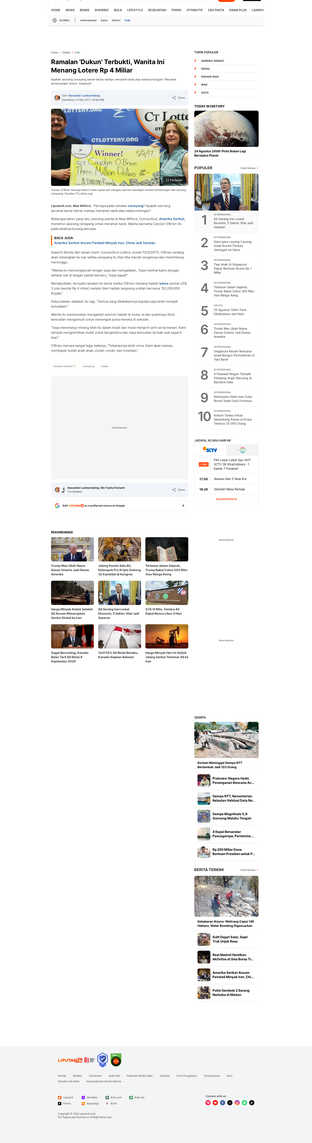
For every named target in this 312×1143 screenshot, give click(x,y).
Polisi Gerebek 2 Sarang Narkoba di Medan (231, 992)
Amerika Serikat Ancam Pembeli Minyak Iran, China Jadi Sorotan (104, 243)
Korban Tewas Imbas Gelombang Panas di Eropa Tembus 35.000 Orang (233, 419)
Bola (118, 10)
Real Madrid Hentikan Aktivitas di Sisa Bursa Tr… (233, 957)
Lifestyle (135, 10)
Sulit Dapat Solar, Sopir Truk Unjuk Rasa (230, 939)
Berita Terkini (209, 869)
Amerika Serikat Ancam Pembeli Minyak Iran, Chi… (233, 975)
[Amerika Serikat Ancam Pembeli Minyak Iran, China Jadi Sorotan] (203, 974)
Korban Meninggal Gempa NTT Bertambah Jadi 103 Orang (219, 765)
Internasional (88, 20)
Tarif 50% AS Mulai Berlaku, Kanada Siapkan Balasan (118, 655)
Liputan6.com (88, 1114)
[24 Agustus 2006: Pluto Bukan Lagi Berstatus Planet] (226, 129)
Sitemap (165, 1076)
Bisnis (84, 10)
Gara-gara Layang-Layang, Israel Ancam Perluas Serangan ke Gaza (233, 246)
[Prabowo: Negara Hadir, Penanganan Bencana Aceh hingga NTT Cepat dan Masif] (203, 780)
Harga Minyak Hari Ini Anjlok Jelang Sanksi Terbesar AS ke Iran (166, 657)
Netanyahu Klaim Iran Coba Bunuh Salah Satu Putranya (233, 399)
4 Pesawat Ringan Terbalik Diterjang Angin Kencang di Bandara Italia (233, 378)
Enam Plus (238, 10)
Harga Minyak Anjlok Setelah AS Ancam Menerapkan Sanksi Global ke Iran (72, 613)
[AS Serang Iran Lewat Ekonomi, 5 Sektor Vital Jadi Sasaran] (226, 192)
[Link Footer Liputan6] (76, 1060)
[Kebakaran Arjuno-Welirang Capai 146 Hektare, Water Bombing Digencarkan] (226, 896)
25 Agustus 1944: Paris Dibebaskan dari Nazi (230, 312)
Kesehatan (157, 10)
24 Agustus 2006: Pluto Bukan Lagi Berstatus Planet (220, 153)
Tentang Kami (212, 1076)
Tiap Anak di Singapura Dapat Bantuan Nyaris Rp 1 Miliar (233, 268)
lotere (164, 283)
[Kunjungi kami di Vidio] (208, 1102)
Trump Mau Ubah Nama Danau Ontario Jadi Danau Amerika (70, 570)
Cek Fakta (216, 10)
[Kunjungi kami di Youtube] (215, 1102)
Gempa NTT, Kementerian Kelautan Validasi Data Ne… (234, 798)
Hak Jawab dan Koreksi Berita (103, 1081)
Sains (104, 20)
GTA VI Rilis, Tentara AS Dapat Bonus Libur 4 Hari (163, 611)
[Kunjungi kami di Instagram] (237, 1102)
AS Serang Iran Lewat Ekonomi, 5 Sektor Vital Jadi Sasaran (118, 613)
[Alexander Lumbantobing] (57, 98)
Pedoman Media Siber (140, 1076)
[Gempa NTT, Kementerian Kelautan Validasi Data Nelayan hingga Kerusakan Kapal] (203, 798)
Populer (203, 168)
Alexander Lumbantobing (84, 95)
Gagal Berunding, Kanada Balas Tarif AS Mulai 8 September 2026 (69, 657)
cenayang (135, 206)
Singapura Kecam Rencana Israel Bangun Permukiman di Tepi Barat (234, 355)
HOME (55, 10)
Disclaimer (95, 1076)
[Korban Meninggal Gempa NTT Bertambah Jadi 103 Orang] (226, 740)
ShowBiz (102, 10)
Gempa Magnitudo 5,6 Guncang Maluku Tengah (232, 816)
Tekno (176, 10)
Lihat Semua (247, 168)
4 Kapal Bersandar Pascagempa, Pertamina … (233, 834)
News (70, 10)
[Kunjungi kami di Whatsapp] (244, 1102)
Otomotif (195, 10)
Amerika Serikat (171, 219)
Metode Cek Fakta (68, 1081)
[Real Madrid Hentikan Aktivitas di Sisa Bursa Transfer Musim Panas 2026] (203, 957)
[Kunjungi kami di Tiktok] (251, 1102)
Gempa (200, 717)
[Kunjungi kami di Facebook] (222, 1102)
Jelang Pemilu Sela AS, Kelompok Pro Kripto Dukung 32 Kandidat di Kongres (119, 570)
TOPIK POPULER (206, 52)
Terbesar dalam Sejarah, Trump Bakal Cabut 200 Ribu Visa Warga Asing (166, 570)
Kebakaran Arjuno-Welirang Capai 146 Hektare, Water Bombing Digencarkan (225, 923)
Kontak (62, 1076)
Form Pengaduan (186, 1076)
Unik (127, 20)
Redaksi (77, 1076)
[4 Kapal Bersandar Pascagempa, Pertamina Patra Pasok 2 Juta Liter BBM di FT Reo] (203, 834)
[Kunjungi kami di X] (229, 1102)
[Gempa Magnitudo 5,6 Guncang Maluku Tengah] (203, 816)
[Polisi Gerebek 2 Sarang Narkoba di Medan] (203, 992)
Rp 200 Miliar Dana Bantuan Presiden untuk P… (234, 851)
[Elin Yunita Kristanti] (62, 490)
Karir (230, 1076)
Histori (116, 20)
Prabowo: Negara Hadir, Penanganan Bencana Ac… (233, 780)
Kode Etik (114, 1076)
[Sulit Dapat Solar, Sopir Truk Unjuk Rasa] (203, 939)
